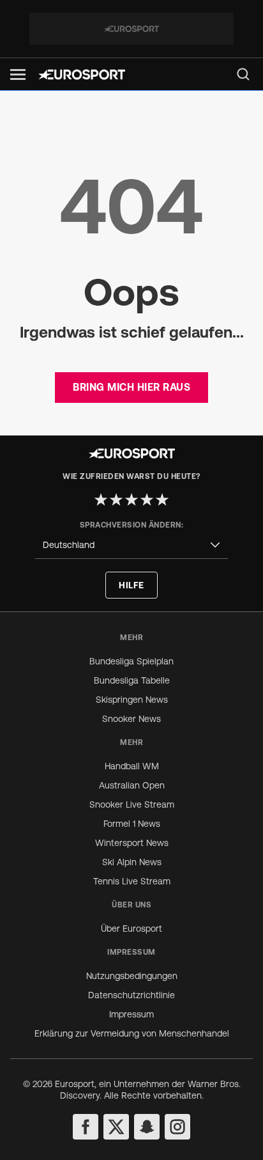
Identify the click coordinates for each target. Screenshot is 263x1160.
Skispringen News (132, 699)
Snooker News (131, 719)
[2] (116, 499)
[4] (146, 499)
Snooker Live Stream (131, 804)
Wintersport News (132, 843)
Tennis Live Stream (131, 881)
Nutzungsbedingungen (131, 976)
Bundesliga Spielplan (131, 661)
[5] (162, 499)
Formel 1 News (131, 824)
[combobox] (131, 545)
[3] (131, 499)
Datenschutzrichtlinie (131, 995)
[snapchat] (147, 1127)
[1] (101, 499)
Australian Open (132, 785)
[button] (18, 74)
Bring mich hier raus (131, 387)
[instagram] (177, 1127)
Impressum (131, 1014)
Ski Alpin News (132, 862)
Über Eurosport (131, 928)
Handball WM (132, 766)
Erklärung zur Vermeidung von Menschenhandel (131, 1033)
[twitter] (116, 1127)
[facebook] (85, 1127)
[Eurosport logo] (81, 74)
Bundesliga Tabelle (132, 680)
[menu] (243, 74)
